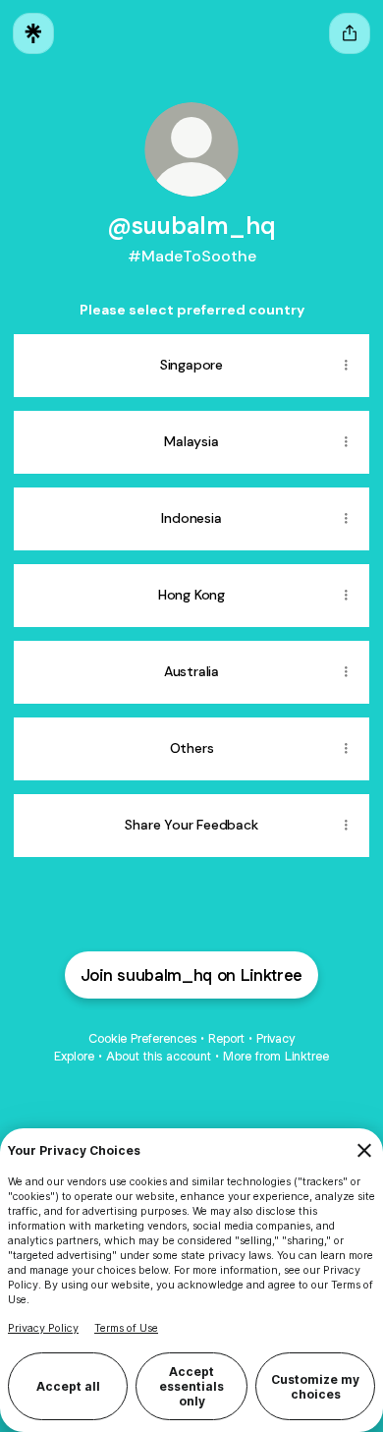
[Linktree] (33, 33)
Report (226, 1038)
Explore (74, 1056)
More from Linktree (276, 1056)
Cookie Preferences (142, 1038)
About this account (158, 1056)
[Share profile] (349, 33)
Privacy (275, 1038)
